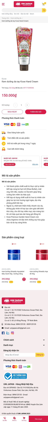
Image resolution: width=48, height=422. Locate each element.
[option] (24, 49)
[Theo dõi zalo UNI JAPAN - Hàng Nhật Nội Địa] (7, 332)
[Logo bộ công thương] (15, 376)
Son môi (16, 14)
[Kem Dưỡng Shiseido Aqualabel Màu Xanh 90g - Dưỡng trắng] (14, 255)
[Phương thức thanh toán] (16, 124)
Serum (32, 14)
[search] (44, 10)
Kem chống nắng (7, 14)
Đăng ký (40, 355)
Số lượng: (6, 105)
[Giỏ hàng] (43, 4)
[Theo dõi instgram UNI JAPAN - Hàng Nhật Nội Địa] (12, 332)
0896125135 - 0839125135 (26, 324)
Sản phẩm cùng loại (13, 237)
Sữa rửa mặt (24, 14)
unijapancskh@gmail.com (20, 328)
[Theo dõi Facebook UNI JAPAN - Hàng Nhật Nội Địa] (3, 332)
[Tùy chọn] (24, 279)
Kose (4, 79)
